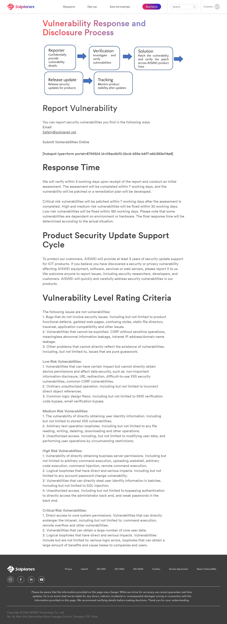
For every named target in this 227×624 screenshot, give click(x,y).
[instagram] (10, 580)
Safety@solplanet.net (59, 132)
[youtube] (41, 580)
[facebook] (21, 580)
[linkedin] (31, 580)
